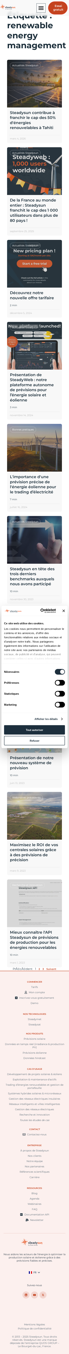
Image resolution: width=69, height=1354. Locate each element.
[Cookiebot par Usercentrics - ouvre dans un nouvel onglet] (42, 611)
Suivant (51, 969)
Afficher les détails (46, 718)
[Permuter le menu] (41, 8)
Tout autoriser (34, 729)
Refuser (34, 740)
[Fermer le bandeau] (63, 610)
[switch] (60, 682)
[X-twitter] (43, 1294)
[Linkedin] (26, 1294)
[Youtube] (34, 1294)
